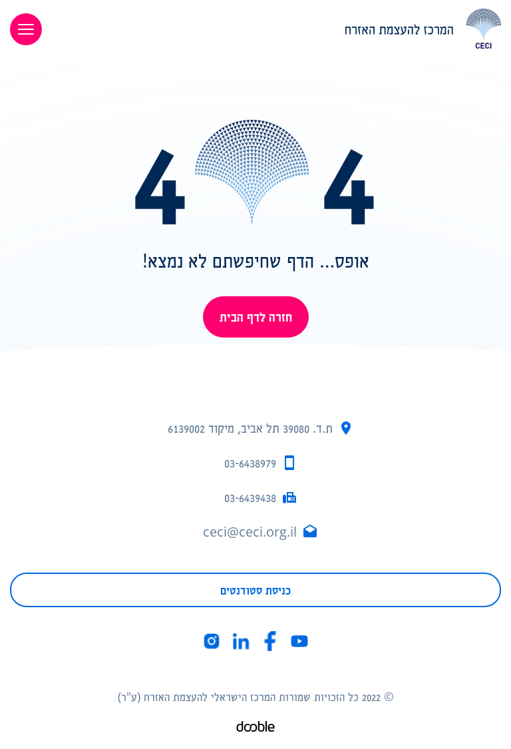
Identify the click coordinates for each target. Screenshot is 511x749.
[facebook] (270, 641)
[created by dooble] (255, 728)
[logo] (281, 28)
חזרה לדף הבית (256, 317)
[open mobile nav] (26, 29)
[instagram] (211, 641)
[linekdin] (241, 641)
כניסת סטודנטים (255, 590)
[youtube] (299, 641)
